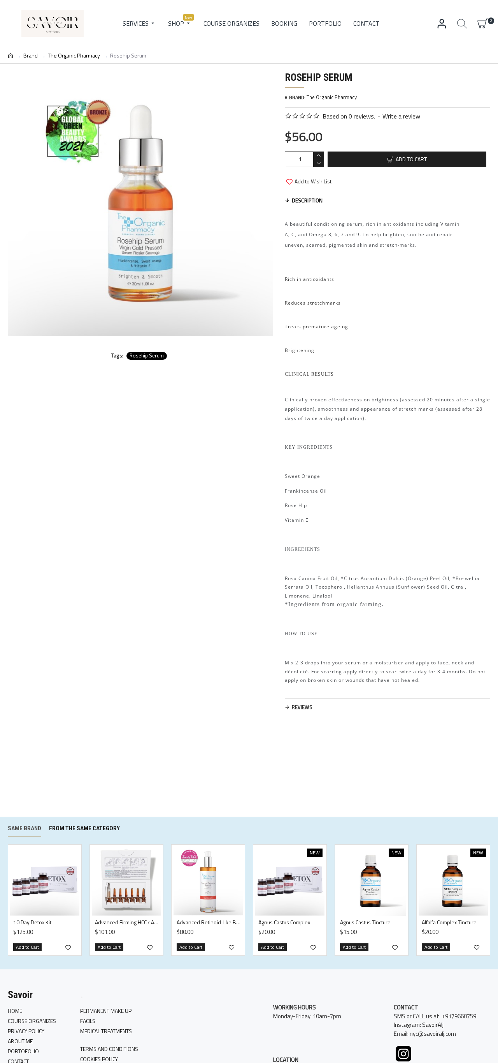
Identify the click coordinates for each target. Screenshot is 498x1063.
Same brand (24, 828)
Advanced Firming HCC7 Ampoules (128, 922)
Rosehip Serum (147, 355)
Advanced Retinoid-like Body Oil (210, 922)
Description (307, 200)
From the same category (84, 828)
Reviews (302, 707)
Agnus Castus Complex (284, 922)
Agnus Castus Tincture (365, 922)
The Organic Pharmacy (74, 55)
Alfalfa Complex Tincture (449, 922)
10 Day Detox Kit (32, 922)
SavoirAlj (433, 1025)
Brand (30, 55)
